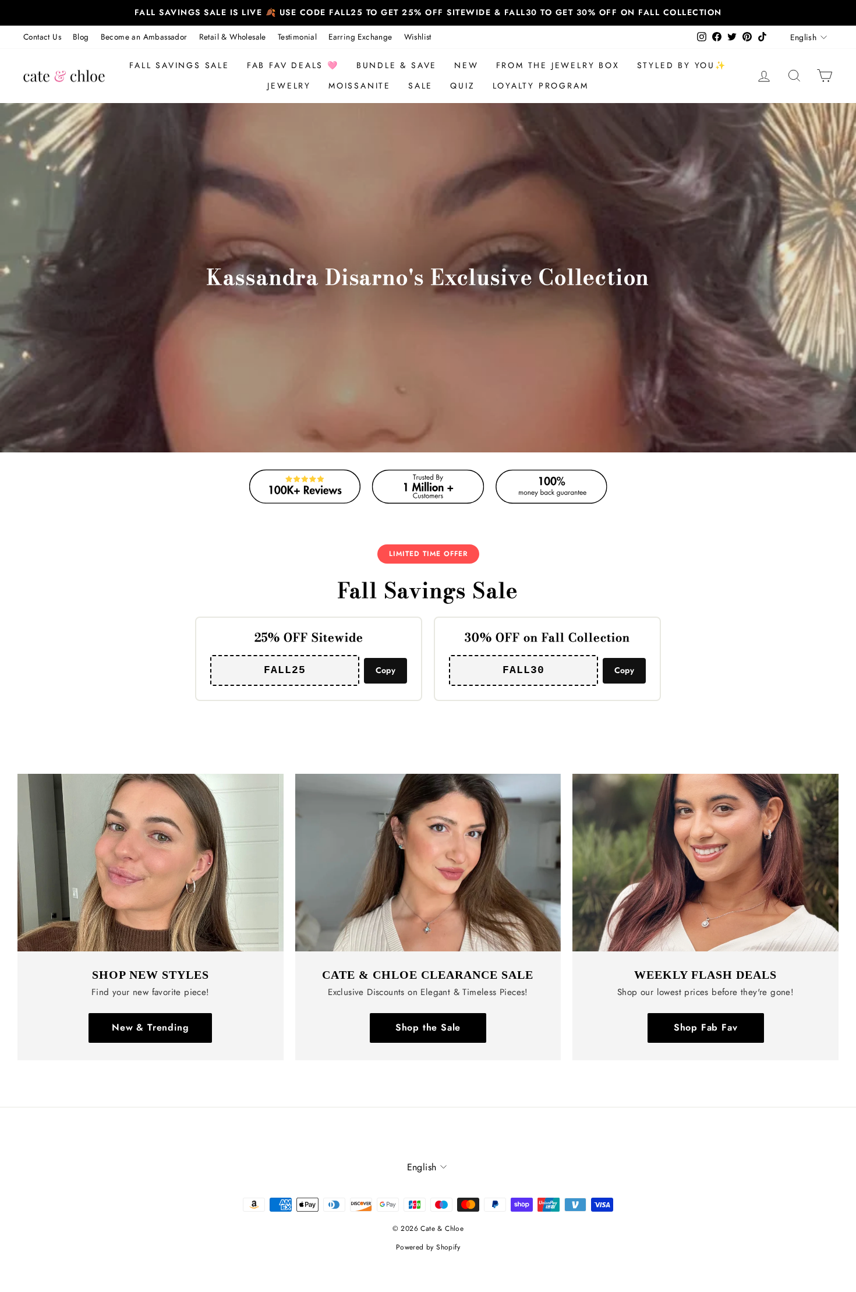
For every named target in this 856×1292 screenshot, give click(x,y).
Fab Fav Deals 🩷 (293, 65)
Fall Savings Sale (179, 65)
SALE (420, 85)
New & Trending (150, 1027)
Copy (385, 670)
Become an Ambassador (144, 37)
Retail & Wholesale (232, 37)
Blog (81, 37)
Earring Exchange (360, 37)
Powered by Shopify (428, 1247)
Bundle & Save (396, 65)
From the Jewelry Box (558, 65)
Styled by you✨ (682, 65)
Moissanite (359, 85)
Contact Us (42, 37)
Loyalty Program (541, 85)
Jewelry (289, 85)
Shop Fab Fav (706, 1027)
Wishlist (417, 37)
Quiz (462, 85)
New (466, 65)
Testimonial (297, 37)
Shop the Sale (428, 1027)
